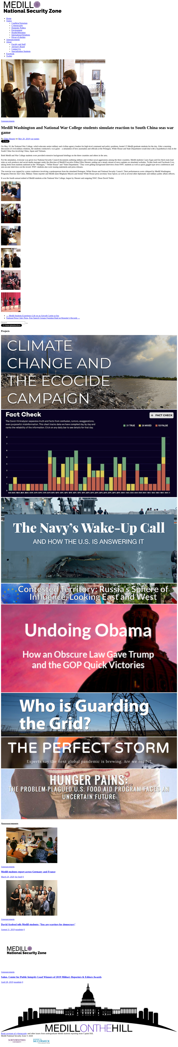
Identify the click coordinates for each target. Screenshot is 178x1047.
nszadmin (19, 929)
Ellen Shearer (9, 139)
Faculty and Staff (18, 44)
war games (34, 139)
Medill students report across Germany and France (28, 871)
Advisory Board (18, 47)
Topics (9, 21)
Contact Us (16, 49)
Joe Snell (18, 877)
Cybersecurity (17, 25)
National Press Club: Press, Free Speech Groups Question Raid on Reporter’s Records (43, 318)
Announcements (13, 39)
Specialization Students (20, 51)
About (8, 42)
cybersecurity (21, 1033)
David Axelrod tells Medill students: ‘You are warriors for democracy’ (38, 924)
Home (8, 18)
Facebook (10, 54)
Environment (16, 30)
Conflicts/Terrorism (19, 23)
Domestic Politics (18, 28)
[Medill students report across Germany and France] (31, 862)
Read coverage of (8, 1033)
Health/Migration (18, 32)
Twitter (9, 56)
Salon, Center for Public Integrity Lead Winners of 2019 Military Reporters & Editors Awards (51, 977)
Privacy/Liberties (18, 37)
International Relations (20, 35)
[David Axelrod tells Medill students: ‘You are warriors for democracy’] (31, 915)
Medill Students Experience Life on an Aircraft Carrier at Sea (32, 316)
